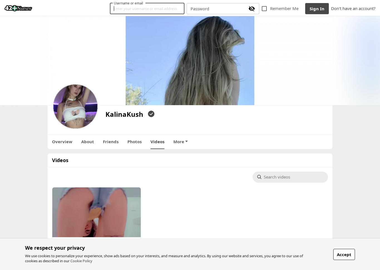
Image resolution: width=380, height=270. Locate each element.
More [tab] (178, 141)
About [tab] (87, 141)
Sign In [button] (317, 8)
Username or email (128, 3)
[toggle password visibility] (251, 8)
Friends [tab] (111, 141)
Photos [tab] (134, 141)
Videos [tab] (157, 141)
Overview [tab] (62, 141)
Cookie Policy (81, 260)
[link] (18, 8)
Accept (344, 254)
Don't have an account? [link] (353, 8)
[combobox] (293, 177)
